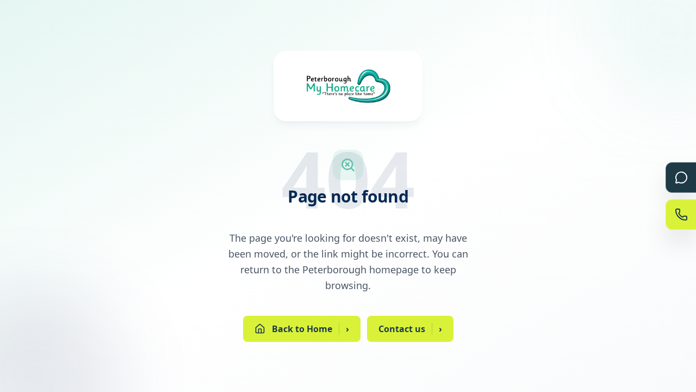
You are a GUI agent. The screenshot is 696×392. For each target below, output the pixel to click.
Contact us (410, 329)
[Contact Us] (681, 214)
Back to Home (310, 329)
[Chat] (681, 177)
